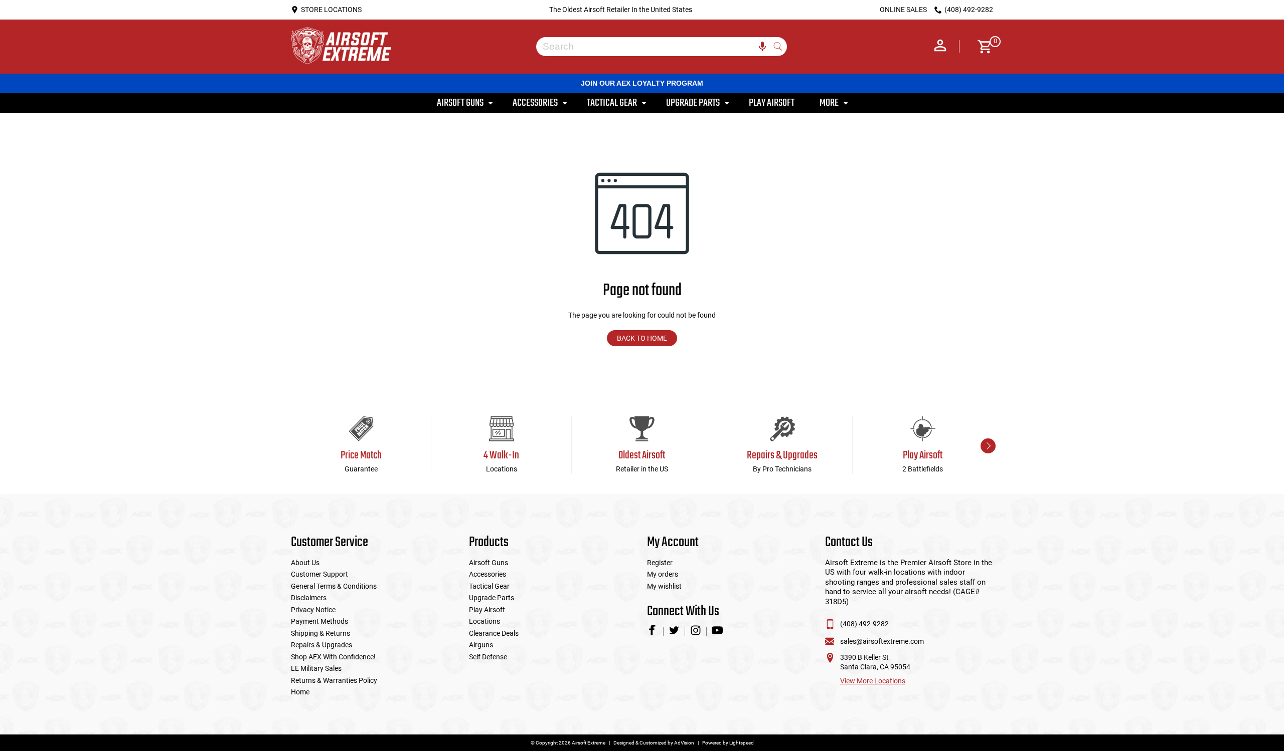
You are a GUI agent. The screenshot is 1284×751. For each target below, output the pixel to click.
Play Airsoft (487, 610)
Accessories (487, 574)
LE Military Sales (316, 668)
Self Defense (488, 657)
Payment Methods (319, 621)
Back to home (642, 338)
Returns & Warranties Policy (334, 680)
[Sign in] (940, 47)
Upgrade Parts (491, 598)
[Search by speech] (762, 46)
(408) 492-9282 (864, 624)
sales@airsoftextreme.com (882, 641)
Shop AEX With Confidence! (333, 657)
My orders (662, 574)
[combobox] (654, 47)
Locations (484, 621)
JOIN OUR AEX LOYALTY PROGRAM (642, 83)
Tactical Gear (489, 586)
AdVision (684, 742)
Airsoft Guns (488, 563)
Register (660, 563)
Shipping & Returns (320, 633)
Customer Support (319, 574)
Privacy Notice (313, 610)
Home (300, 692)
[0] (981, 47)
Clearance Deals (494, 633)
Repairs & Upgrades (321, 645)
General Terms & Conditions (334, 586)
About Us (305, 563)
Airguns (481, 645)
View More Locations (872, 681)
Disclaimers (309, 598)
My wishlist (664, 586)
